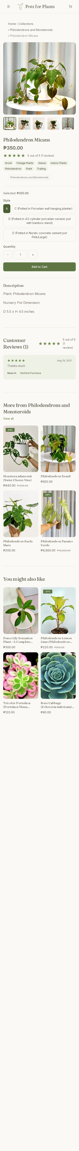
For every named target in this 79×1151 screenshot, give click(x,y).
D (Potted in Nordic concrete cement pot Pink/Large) (39, 235)
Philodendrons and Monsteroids (31, 30)
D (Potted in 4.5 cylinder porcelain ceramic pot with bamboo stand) (40, 221)
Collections (26, 23)
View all (8, 418)
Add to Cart (39, 266)
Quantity (9, 246)
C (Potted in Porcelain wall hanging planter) (44, 208)
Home (12, 23)
